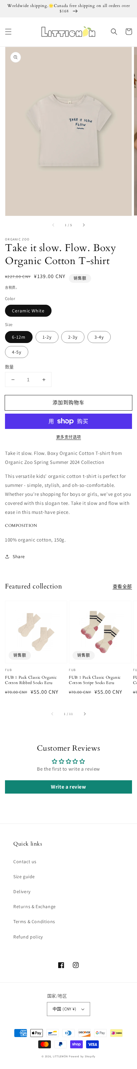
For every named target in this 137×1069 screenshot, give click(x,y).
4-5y (16, 352)
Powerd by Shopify (82, 1056)
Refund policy (28, 937)
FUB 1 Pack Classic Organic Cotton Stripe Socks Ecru (95, 680)
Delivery (22, 891)
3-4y (99, 337)
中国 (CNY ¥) (64, 1009)
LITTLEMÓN (60, 1056)
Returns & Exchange (34, 906)
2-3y (72, 337)
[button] (8, 31)
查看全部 (122, 586)
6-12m (19, 337)
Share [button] (19, 556)
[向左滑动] (53, 225)
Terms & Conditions (34, 921)
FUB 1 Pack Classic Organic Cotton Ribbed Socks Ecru (31, 680)
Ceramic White (28, 311)
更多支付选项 (68, 437)
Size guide (24, 877)
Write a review (68, 786)
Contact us (25, 862)
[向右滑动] (83, 225)
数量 (9, 367)
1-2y (47, 337)
